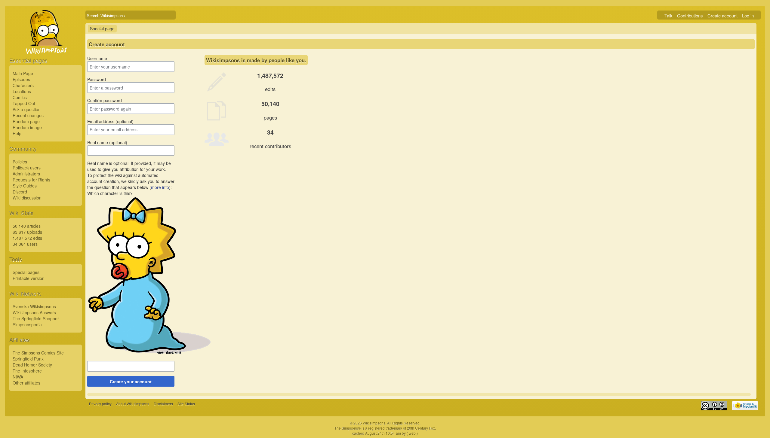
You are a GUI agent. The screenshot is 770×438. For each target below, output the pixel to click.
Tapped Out (24, 103)
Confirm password (104, 100)
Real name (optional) (107, 142)
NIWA (18, 377)
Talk (668, 15)
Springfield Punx (28, 359)
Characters (23, 85)
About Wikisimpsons (132, 403)
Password (96, 79)
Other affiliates (26, 383)
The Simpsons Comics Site (38, 353)
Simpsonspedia (27, 324)
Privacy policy (100, 403)
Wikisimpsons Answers (34, 312)
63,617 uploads (27, 232)
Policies (20, 162)
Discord (20, 192)
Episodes (21, 79)
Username (97, 58)
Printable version (29, 278)
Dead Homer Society (32, 365)
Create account (722, 15)
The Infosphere (27, 371)
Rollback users (27, 168)
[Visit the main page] (45, 45)
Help (17, 133)
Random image (27, 127)
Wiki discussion (27, 198)
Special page (102, 29)
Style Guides (25, 186)
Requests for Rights (31, 180)
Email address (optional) (110, 121)
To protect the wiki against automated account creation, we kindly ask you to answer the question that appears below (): (130, 181)
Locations (22, 91)
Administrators (26, 174)
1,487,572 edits (27, 238)
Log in (748, 15)
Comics (20, 97)
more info (160, 187)
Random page (26, 121)
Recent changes (28, 115)
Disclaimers (163, 403)
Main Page (23, 73)
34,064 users (25, 244)
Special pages (26, 272)
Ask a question (27, 109)
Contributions (690, 15)
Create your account (131, 382)
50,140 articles (27, 226)
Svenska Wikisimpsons (34, 306)
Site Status (186, 403)
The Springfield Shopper (36, 318)
